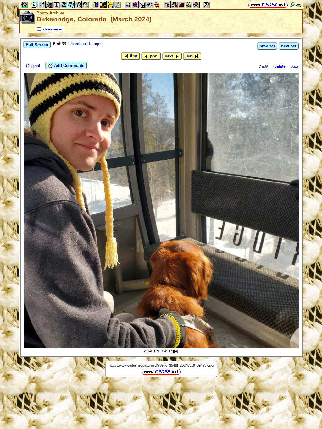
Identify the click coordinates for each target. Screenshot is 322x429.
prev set (267, 46)
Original (33, 65)
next (169, 56)
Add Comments (68, 65)
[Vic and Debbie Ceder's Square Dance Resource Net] (268, 4)
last (190, 56)
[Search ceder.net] (292, 4)
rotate (294, 66)
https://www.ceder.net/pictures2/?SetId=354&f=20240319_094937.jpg (161, 365)
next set (288, 46)
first (133, 56)
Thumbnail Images (86, 43)
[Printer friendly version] (298, 4)
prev (153, 56)
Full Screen (37, 44)
